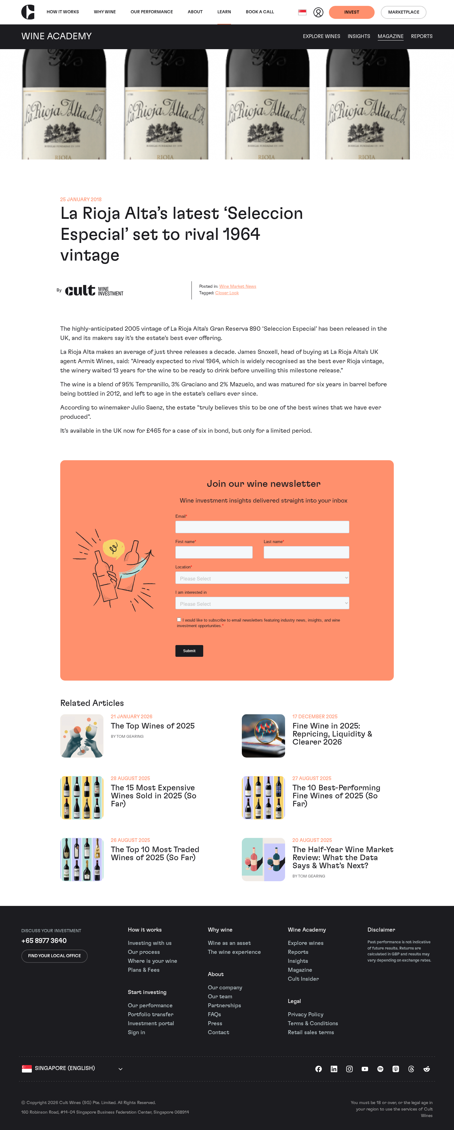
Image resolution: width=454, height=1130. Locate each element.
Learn (224, 12)
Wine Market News (237, 286)
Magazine (391, 36)
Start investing (147, 992)
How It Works (63, 12)
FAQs (214, 1014)
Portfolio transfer (150, 1014)
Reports (422, 36)
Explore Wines (321, 36)
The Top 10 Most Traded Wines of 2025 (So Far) (155, 854)
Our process (144, 952)
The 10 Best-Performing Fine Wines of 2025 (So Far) (336, 796)
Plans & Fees (144, 970)
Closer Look (227, 293)
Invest (351, 12)
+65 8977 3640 (44, 940)
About (195, 12)
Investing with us (150, 943)
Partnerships (224, 1006)
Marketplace (403, 12)
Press (215, 1023)
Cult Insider (303, 979)
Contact (218, 1032)
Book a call (260, 12)
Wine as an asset (229, 943)
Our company (225, 988)
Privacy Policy (305, 1014)
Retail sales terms (311, 1032)
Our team (220, 997)
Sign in (136, 1032)
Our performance (150, 1006)
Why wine (105, 12)
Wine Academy (307, 930)
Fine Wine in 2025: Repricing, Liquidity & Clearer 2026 (332, 734)
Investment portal (151, 1023)
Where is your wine (152, 961)
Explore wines (306, 943)
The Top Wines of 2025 (153, 726)
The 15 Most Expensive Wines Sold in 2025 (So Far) (153, 796)
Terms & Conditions (313, 1023)
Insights (359, 36)
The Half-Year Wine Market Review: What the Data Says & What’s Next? (342, 858)
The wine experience (234, 952)
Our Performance (152, 12)
